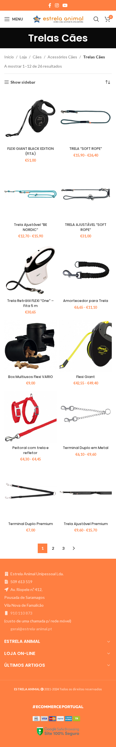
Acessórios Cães (62, 56)
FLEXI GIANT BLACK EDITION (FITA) (30, 151)
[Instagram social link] (57, 5)
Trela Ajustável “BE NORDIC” (30, 227)
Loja (23, 56)
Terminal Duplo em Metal (85, 447)
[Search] (96, 19)
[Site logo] (58, 18)
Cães (37, 56)
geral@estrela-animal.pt (31, 628)
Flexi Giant (85, 376)
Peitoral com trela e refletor (30, 450)
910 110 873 (21, 613)
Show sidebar (22, 82)
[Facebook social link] (49, 5)
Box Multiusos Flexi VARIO (30, 376)
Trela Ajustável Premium (86, 523)
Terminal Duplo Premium (30, 523)
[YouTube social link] (65, 5)
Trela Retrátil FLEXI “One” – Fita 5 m (30, 303)
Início (9, 56)
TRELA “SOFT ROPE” (85, 148)
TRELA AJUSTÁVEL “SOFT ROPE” (85, 227)
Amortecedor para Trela (85, 300)
